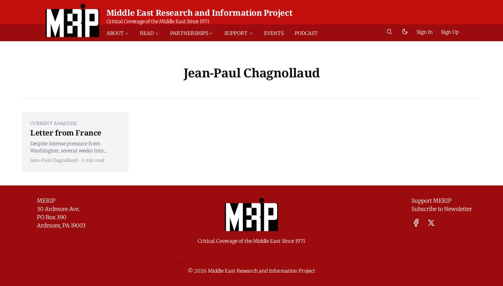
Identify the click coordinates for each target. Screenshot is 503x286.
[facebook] (416, 223)
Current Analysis (53, 123)
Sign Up (450, 32)
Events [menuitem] (274, 33)
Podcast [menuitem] (306, 33)
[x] (431, 223)
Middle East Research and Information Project (199, 12)
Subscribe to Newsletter (441, 209)
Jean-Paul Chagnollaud (53, 160)
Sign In (425, 32)
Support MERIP (431, 200)
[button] (120, 33)
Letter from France (65, 132)
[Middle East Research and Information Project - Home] (72, 20)
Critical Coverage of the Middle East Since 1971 (157, 21)
